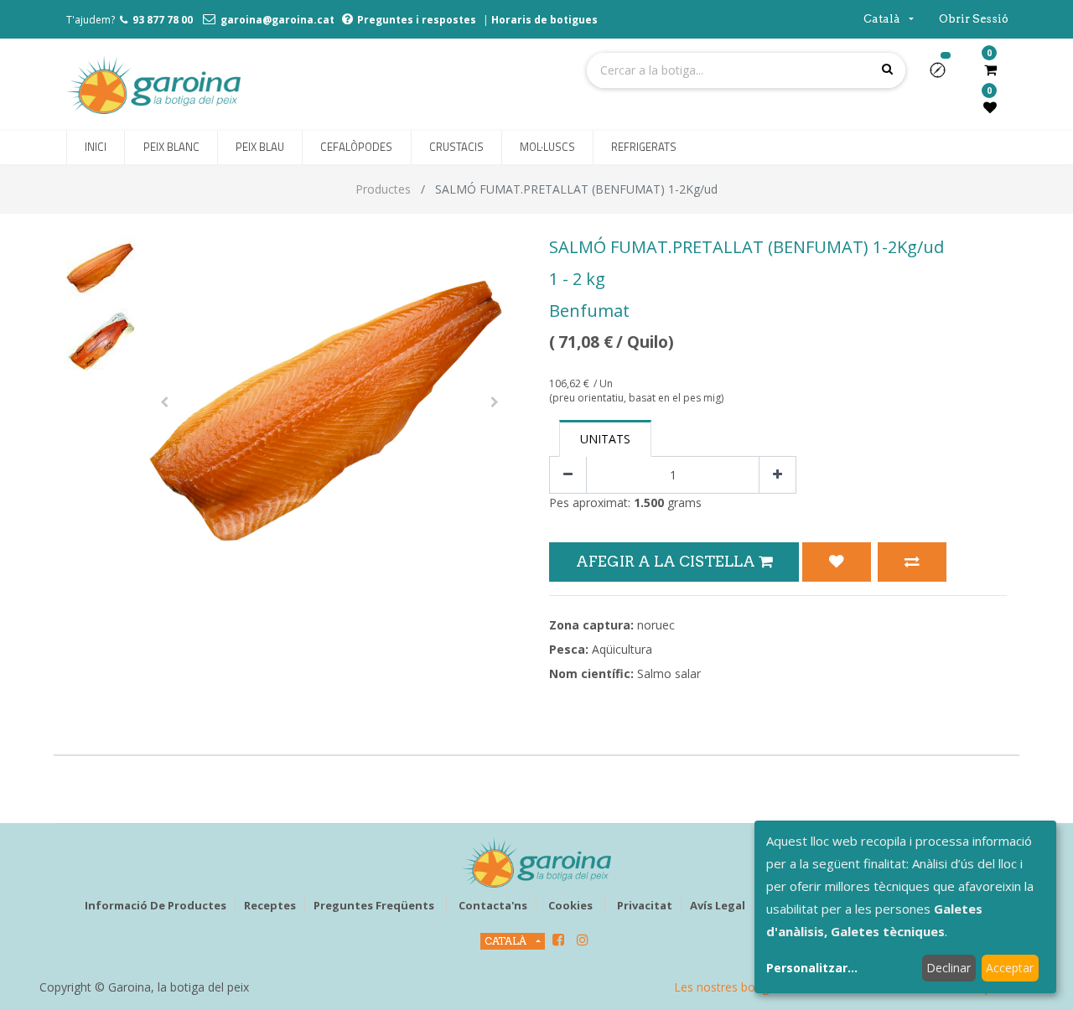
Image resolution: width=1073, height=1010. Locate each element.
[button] (944, 75)
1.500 (649, 502)
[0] (990, 70)
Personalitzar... (812, 968)
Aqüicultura (622, 649)
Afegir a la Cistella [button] (667, 561)
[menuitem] (95, 147)
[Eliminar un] (568, 475)
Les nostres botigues (731, 987)
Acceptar (1010, 968)
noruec (656, 625)
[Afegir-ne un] (777, 475)
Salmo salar (669, 673)
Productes (383, 189)
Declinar (948, 968)
